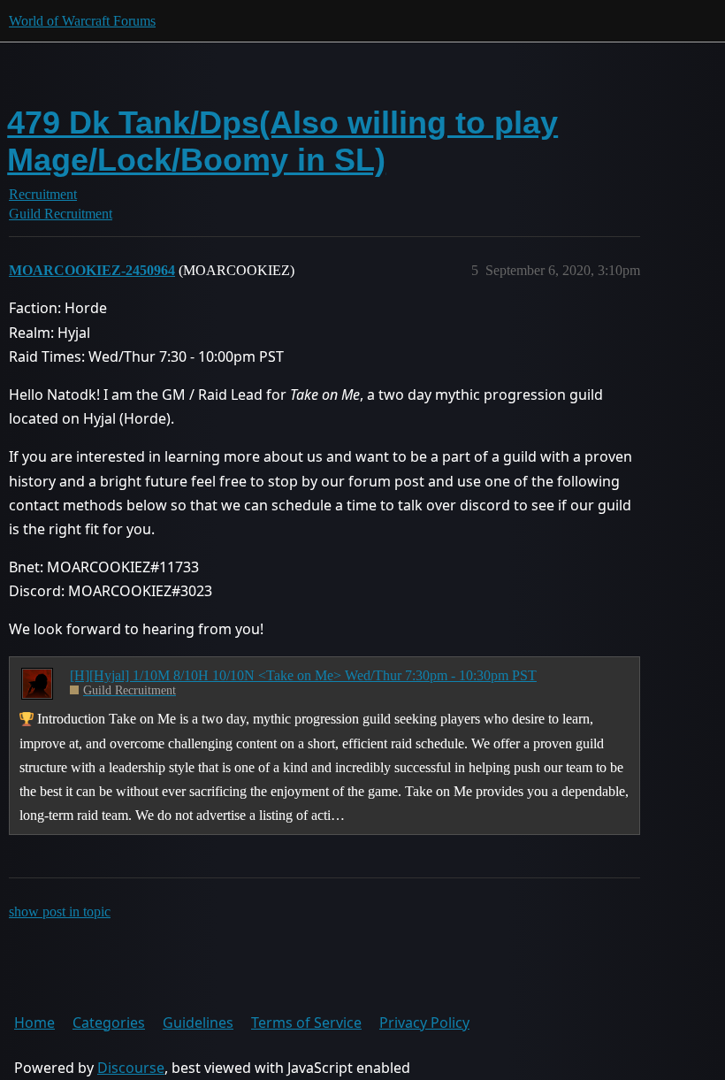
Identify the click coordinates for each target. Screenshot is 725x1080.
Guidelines (198, 1022)
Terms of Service (306, 1022)
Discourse (130, 1067)
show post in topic (60, 911)
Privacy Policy (424, 1022)
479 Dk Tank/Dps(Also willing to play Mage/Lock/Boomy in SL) (282, 141)
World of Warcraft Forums (82, 20)
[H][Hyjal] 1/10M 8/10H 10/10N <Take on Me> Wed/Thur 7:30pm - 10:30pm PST (303, 675)
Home (34, 1022)
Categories (108, 1022)
